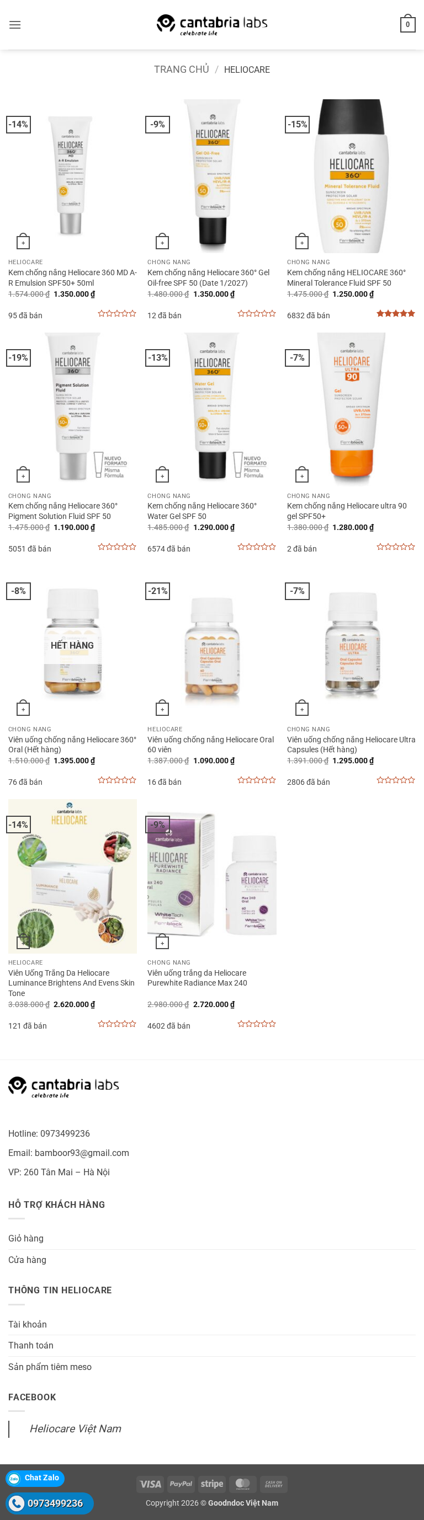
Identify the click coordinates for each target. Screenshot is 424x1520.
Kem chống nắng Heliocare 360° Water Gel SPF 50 (202, 511)
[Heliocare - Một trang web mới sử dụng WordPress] (212, 24)
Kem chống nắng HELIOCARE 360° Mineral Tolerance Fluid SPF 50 (346, 278)
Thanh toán (31, 1345)
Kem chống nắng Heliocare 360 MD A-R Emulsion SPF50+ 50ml (72, 278)
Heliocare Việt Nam (75, 1428)
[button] (15, 24)
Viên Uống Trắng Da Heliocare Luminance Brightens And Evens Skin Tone (71, 983)
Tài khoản (27, 1324)
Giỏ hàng (26, 1238)
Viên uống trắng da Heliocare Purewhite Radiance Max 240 (197, 978)
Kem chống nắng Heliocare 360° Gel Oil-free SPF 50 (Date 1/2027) (208, 278)
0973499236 (55, 1503)
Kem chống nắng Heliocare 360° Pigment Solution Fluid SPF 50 (63, 511)
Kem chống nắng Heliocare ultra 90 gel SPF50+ (347, 511)
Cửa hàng (27, 1260)
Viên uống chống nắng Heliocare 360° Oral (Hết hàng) (72, 745)
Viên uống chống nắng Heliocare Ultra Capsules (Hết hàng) (351, 745)
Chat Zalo (42, 1477)
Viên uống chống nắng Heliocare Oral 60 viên (210, 745)
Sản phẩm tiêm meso (50, 1367)
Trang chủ (181, 69)
